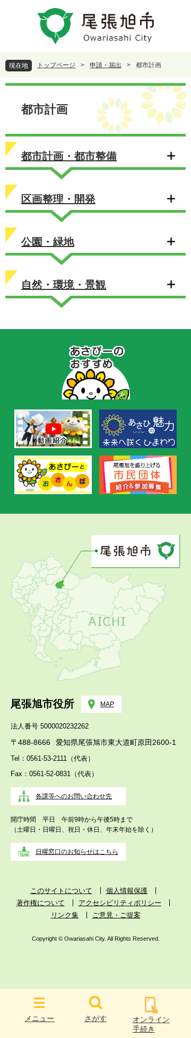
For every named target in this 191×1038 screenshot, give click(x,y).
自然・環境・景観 (63, 284)
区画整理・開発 (58, 199)
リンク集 (65, 915)
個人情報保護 (126, 891)
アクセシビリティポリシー (120, 903)
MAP (107, 704)
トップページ (56, 65)
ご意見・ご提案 (116, 915)
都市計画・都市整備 (69, 156)
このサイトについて (61, 891)
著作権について (40, 903)
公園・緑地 (47, 242)
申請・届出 (105, 65)
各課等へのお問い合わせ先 (74, 796)
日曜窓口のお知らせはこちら (77, 851)
